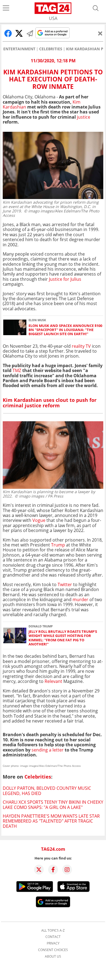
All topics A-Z (53, 930)
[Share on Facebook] (8, 33)
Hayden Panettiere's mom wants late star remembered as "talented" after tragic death (51, 821)
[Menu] (6, 8)
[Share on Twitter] (19, 33)
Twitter (65, 584)
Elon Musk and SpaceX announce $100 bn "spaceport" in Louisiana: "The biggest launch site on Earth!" (65, 330)
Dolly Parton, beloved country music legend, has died (47, 790)
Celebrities (50, 49)
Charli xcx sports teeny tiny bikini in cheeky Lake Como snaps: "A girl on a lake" (53, 804)
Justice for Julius (65, 279)
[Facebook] (53, 870)
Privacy (53, 943)
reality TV (81, 346)
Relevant (54, 681)
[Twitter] (39, 870)
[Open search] (95, 8)
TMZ (17, 370)
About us (53, 956)
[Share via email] (29, 33)
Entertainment (19, 49)
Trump (58, 545)
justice (83, 117)
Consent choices (53, 950)
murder (80, 599)
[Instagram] (67, 870)
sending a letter (48, 750)
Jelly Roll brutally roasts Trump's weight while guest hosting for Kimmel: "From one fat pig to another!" (63, 638)
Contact (53, 937)
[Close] (100, 33)
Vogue (38, 520)
